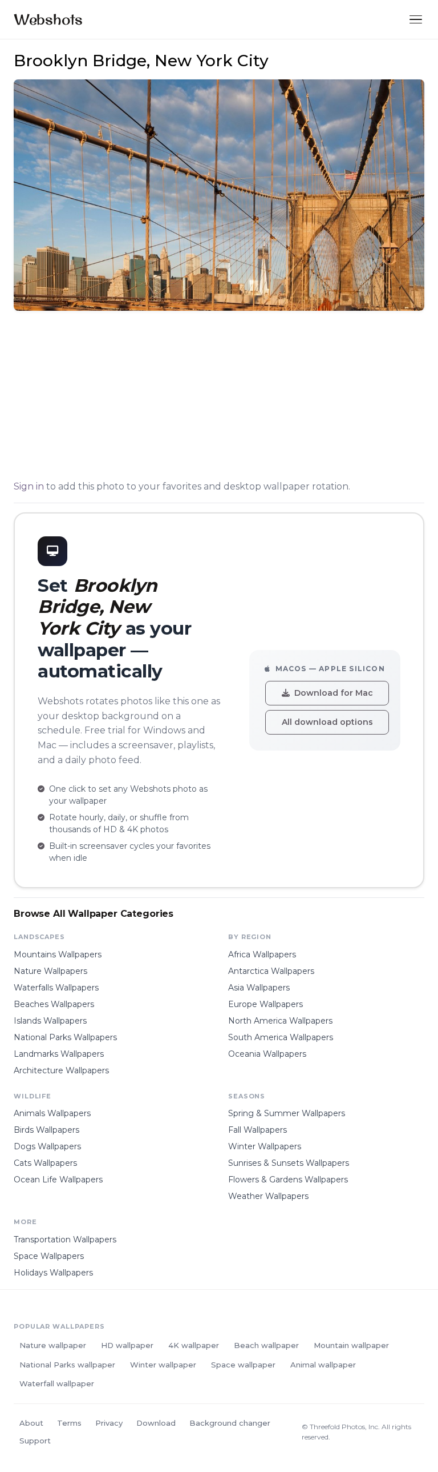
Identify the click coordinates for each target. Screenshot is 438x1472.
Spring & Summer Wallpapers (286, 1113)
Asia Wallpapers (259, 987)
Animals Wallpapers (52, 1113)
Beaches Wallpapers (54, 1004)
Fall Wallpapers (257, 1130)
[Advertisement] (219, 398)
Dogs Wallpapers (47, 1146)
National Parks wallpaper (67, 1364)
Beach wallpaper (266, 1345)
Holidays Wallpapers (53, 1273)
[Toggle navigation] (415, 19)
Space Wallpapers (49, 1256)
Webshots (48, 19)
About (31, 1422)
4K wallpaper (193, 1345)
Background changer (229, 1422)
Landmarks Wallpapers (59, 1054)
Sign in (29, 486)
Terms (69, 1422)
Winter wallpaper (163, 1364)
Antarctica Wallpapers (271, 971)
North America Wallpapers (280, 1021)
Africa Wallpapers (262, 954)
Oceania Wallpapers (267, 1054)
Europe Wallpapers (265, 1004)
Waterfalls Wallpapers (56, 987)
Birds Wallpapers (46, 1130)
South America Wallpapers (280, 1037)
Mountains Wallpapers (58, 954)
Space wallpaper (243, 1364)
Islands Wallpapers (50, 1021)
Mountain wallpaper (351, 1345)
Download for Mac (333, 693)
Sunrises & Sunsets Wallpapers (288, 1163)
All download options (327, 722)
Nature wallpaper (52, 1345)
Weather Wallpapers (268, 1196)
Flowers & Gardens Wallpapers (288, 1179)
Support (35, 1440)
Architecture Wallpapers (61, 1070)
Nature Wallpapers (50, 971)
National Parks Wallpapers (65, 1037)
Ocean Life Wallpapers (58, 1179)
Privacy (109, 1422)
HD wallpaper (127, 1345)
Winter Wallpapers (264, 1146)
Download (156, 1422)
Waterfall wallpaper (56, 1383)
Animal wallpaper (323, 1364)
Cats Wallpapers (45, 1163)
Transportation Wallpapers (65, 1239)
